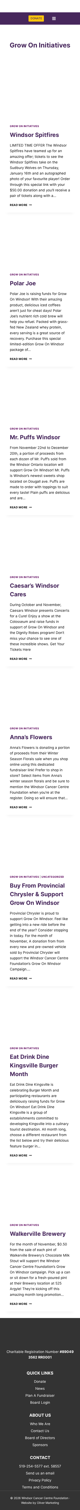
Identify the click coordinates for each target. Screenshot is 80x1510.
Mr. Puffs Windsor (35, 437)
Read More (21, 205)
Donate (40, 1381)
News (40, 1388)
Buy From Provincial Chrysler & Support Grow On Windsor (37, 894)
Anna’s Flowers (31, 737)
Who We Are (40, 1424)
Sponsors (40, 1445)
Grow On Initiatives (24, 126)
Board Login (40, 1402)
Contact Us (40, 1431)
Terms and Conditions (40, 1487)
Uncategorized (52, 876)
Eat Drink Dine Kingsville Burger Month (34, 1065)
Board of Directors (40, 1438)
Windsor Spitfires (34, 134)
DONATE (36, 18)
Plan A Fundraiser (40, 1395)
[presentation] (40, 95)
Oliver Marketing (48, 1502)
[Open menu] (54, 18)
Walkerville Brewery (38, 1233)
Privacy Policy (40, 1480)
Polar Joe (23, 283)
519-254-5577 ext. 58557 (40, 1466)
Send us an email (40, 1473)
